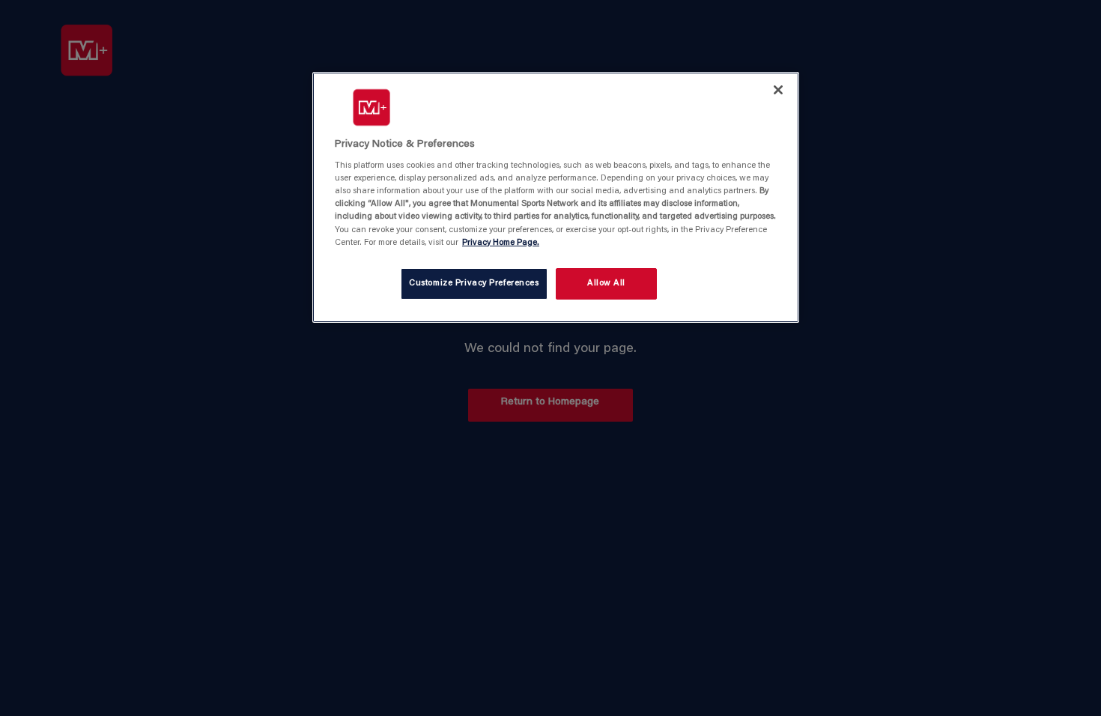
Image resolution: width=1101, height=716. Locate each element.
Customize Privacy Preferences (474, 283)
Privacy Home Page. (500, 243)
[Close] (778, 89)
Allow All (606, 283)
